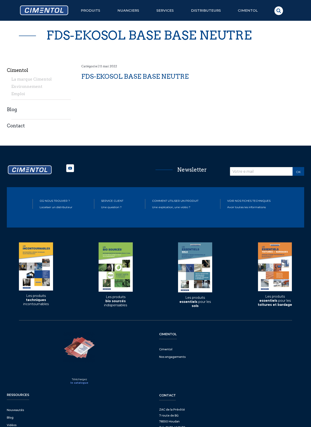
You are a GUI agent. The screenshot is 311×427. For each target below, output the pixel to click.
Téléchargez (79, 379)
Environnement (26, 86)
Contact (16, 125)
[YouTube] (70, 168)
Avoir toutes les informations (246, 207)
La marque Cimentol (31, 79)
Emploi (18, 94)
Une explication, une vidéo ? (171, 207)
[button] (278, 10)
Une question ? (111, 207)
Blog (12, 109)
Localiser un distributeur (56, 207)
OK (298, 172)
